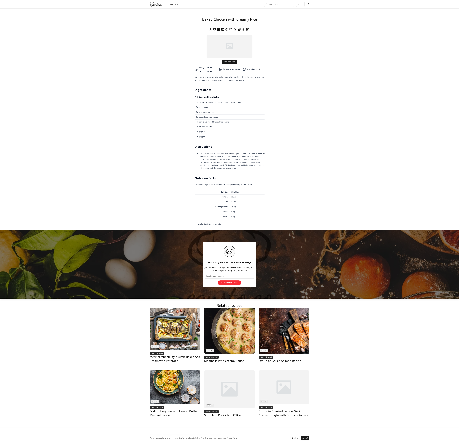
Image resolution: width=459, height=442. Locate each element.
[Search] (266, 4)
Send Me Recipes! (231, 283)
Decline (295, 438)
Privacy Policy (232, 438)
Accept (305, 438)
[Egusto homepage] (157, 4)
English (173, 4)
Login (300, 4)
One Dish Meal (229, 62)
